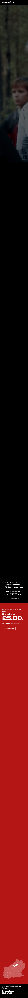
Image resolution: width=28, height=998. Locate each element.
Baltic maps (17, 623)
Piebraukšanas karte (9, 628)
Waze (3, 623)
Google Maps (9, 623)
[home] (7, 2)
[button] (25, 2)
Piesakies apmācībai (14, 598)
